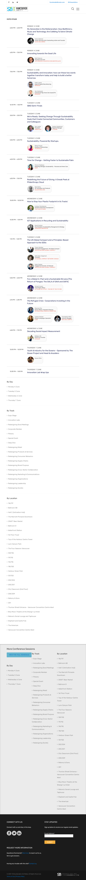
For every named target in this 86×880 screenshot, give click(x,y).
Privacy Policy (20, 876)
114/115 (10, 562)
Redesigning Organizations (18, 479)
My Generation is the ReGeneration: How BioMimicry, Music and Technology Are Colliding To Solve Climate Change (49, 31)
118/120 (11, 566)
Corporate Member (15, 429)
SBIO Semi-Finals (34, 106)
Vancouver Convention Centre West (21, 630)
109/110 (11, 553)
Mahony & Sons (14, 598)
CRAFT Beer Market (15, 521)
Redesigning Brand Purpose (18, 465)
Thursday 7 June (34, 348)
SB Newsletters (73, 2)
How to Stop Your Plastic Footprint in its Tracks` (47, 201)
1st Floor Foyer (13, 535)
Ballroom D (12, 526)
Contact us (32, 864)
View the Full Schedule (19, 655)
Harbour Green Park (15, 571)
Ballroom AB (12, 508)
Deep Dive (11, 443)
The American (13, 625)
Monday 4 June (33, 26)
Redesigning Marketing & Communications (23, 474)
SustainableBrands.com (57, 2)
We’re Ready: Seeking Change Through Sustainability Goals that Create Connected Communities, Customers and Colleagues (51, 119)
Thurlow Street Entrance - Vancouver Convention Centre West (31, 607)
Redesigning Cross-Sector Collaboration (23, 470)
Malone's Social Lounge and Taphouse (22, 616)
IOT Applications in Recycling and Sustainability (47, 221)
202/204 (11, 580)
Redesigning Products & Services (20, 452)
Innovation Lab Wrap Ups (38, 372)
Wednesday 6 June (34, 199)
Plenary (11, 434)
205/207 (11, 585)
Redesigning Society (15, 488)
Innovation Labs (14, 420)
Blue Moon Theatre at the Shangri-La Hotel (24, 612)
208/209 (11, 594)
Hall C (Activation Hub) (16, 512)
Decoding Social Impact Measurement (43, 331)
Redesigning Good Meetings (18, 425)
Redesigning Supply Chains (18, 461)
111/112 (10, 558)
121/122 (11, 576)
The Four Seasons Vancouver (19, 548)
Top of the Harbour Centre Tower (20, 539)
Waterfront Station (15, 530)
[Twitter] (14, 833)
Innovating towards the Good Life (41, 53)
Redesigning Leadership (17, 483)
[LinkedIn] (19, 833)
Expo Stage (12, 415)
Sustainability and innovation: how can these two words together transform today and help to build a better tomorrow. (51, 75)
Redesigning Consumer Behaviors (20, 456)
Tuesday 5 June (33, 103)
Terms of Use (11, 876)
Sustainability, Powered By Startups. (43, 141)
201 (9, 603)
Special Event (13, 438)
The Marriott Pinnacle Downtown (20, 517)
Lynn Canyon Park (14, 544)
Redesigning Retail (15, 447)
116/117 (10, 503)
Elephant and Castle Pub (17, 621)
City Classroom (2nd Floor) (18, 589)
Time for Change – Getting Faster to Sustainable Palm (50, 160)
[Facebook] (9, 833)
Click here (25, 853)
